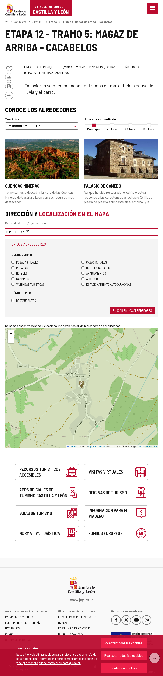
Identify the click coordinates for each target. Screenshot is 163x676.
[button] (11, 333)
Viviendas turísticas (30, 284)
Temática (12, 119)
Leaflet (73, 446)
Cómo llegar (15, 232)
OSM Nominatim (147, 446)
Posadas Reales (27, 262)
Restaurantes (26, 300)
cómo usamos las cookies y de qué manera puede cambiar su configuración (56, 660)
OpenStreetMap (97, 446)
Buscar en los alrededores (132, 310)
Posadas (22, 268)
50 (130, 129)
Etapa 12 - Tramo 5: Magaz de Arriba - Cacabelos (80, 22)
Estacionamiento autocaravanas (108, 284)
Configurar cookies (124, 668)
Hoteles (22, 273)
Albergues (93, 279)
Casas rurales (96, 262)
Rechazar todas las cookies (123, 655)
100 (149, 129)
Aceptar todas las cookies (123, 643)
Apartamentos (96, 273)
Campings (22, 279)
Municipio (94, 129)
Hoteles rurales (98, 268)
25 (112, 129)
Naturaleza (20, 22)
